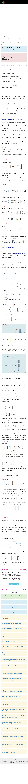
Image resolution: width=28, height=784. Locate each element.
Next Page (22, 39)
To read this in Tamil (14, 584)
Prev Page (5, 39)
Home (2, 36)
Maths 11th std (8, 36)
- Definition (8, 641)
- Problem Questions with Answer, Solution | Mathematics (13, 737)
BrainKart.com (11, 2)
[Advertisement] (14, 19)
